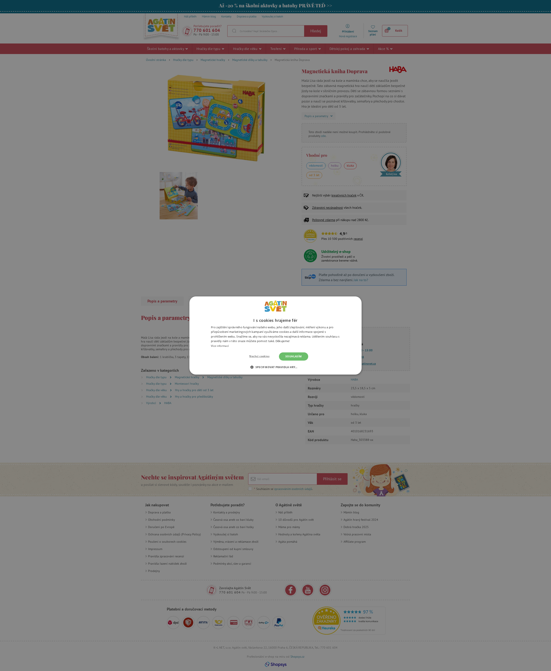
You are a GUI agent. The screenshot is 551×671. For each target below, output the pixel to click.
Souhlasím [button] (293, 356)
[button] (275, 367)
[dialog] (275, 335)
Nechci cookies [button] (259, 356)
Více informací (220, 346)
